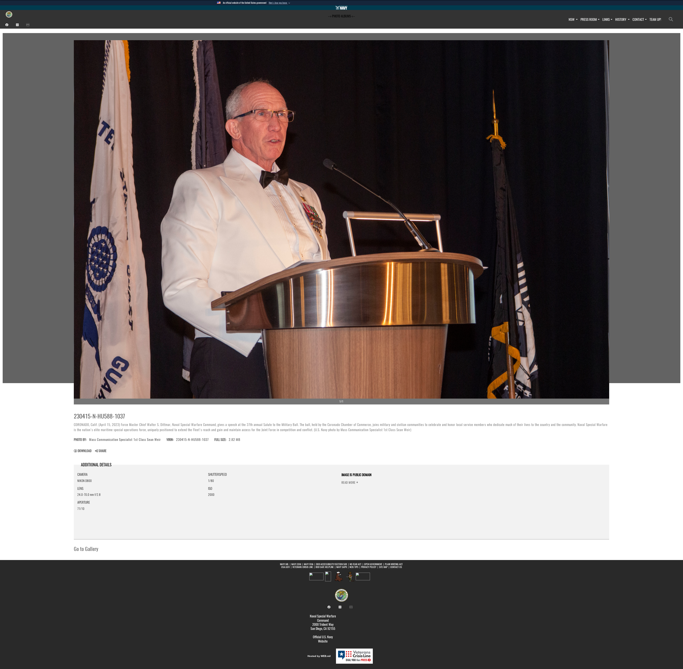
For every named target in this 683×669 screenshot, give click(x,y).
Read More (349, 482)
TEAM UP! (655, 19)
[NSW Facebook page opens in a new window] (6, 24)
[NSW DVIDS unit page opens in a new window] (27, 24)
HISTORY (621, 19)
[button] (280, 3)
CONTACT (638, 19)
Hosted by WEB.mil (319, 656)
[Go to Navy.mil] (341, 7)
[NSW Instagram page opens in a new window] (17, 24)
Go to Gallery (86, 548)
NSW (572, 19)
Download (84, 451)
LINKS (606, 19)
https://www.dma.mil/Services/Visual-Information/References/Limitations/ (489, 495)
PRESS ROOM (589, 19)
